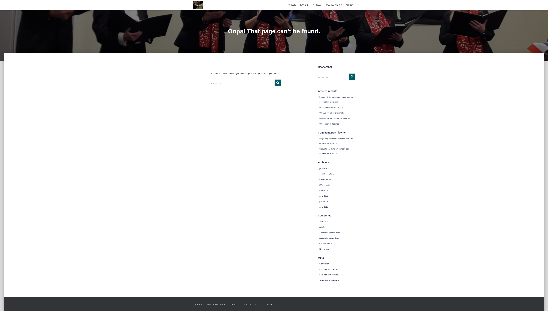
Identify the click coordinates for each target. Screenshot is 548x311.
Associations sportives (329, 238)
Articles (317, 5)
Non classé (324, 249)
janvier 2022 (325, 168)
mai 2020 (323, 190)
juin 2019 (323, 201)
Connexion (324, 264)
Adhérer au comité (216, 305)
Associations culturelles (329, 232)
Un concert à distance (329, 124)
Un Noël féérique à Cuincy (331, 107)
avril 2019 (323, 207)
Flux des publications (328, 269)
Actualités (323, 221)
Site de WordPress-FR (329, 280)
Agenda (349, 5)
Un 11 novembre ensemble (331, 113)
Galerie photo (325, 243)
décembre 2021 (326, 174)
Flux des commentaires (330, 275)
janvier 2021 (325, 185)
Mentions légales (252, 305)
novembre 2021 (326, 179)
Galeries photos (334, 5)
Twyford (304, 5)
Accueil (292, 5)
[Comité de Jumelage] (198, 5)
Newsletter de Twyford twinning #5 (334, 118)
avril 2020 (323, 196)
